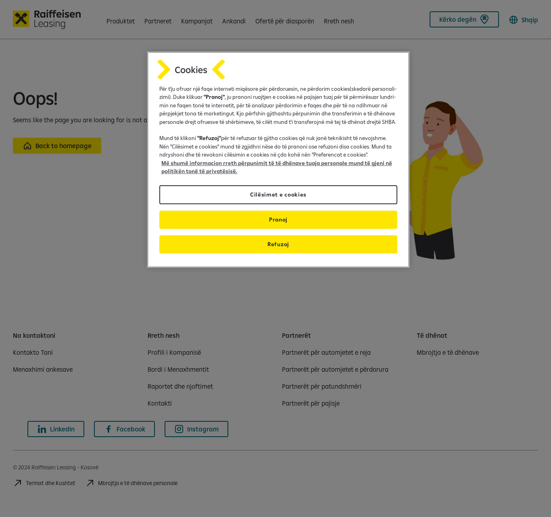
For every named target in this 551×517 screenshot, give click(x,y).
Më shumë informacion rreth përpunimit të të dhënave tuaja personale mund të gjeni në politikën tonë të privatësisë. (276, 167)
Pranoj (278, 219)
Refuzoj (278, 244)
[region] (278, 160)
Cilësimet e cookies (278, 194)
